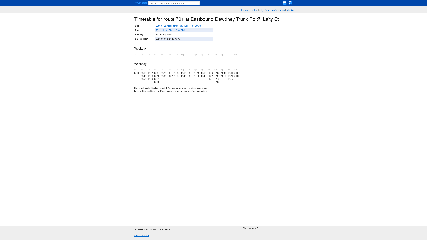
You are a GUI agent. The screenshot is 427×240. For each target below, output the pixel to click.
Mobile (290, 10)
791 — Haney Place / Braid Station (171, 30)
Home (244, 10)
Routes (253, 10)
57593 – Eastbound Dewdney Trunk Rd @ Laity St (178, 25)
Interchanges (278, 10)
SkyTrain (264, 10)
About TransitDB (141, 235)
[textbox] (174, 3)
